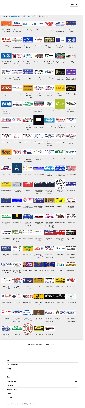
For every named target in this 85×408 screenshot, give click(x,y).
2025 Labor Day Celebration (19, 16)
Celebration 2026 (12, 381)
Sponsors (10, 385)
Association (10, 373)
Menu (74, 4)
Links (8, 377)
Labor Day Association (14, 404)
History (9, 368)
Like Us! (9, 398)
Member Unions (12, 389)
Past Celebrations (12, 364)
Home (3, 16)
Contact (9, 393)
